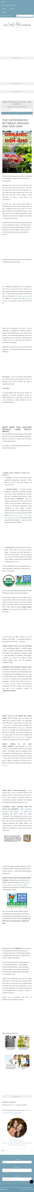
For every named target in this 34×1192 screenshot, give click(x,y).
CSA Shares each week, (22, 296)
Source (17, 561)
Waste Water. (21, 727)
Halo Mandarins (6, 725)
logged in (12, 1105)
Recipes (12, 8)
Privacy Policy (3, 1189)
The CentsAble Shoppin (17, 25)
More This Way (17, 58)
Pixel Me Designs (29, 1189)
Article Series (6, 15)
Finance (4, 8)
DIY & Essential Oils (8, 5)
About (3, 1)
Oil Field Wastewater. (19, 737)
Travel (3, 12)
